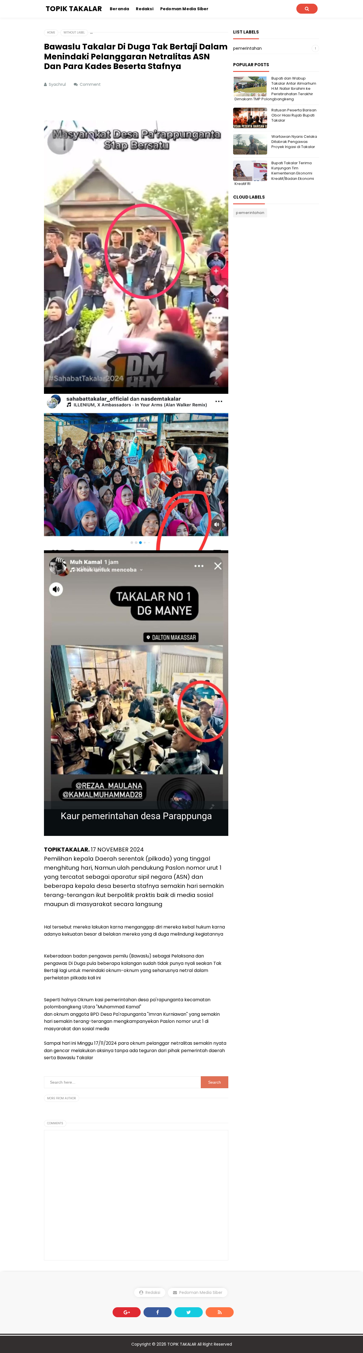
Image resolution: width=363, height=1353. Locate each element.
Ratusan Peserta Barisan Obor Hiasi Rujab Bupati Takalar (293, 115)
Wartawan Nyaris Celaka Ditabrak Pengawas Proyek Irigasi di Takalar (294, 141)
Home (51, 32)
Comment (91, 84)
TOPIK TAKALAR (181, 1344)
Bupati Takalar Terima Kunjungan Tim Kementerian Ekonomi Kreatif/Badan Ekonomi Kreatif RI (274, 173)
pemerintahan (247, 48)
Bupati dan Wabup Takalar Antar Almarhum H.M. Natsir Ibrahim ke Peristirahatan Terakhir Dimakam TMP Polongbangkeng (275, 89)
